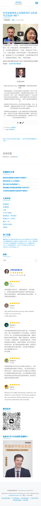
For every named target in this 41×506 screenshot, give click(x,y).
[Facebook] (18, 123)
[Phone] (23, 123)
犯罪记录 (22, 243)
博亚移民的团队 (17, 500)
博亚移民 (18, 2)
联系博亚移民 (25, 498)
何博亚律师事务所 (16, 270)
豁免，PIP (6, 221)
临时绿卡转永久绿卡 (17, 239)
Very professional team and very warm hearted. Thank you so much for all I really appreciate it (19, 313)
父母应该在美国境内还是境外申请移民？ (16, 191)
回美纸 (25, 245)
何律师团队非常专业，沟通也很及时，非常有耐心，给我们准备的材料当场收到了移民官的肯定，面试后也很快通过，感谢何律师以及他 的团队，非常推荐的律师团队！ (20, 293)
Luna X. (12, 305)
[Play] (20, 34)
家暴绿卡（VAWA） (9, 218)
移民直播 (25, 500)
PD (21, 245)
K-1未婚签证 (30, 243)
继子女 (31, 245)
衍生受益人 (14, 247)
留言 (13, 20)
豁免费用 (14, 243)
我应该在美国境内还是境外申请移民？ (15, 178)
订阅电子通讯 (34, 498)
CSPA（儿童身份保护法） (11, 245)
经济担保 (28, 239)
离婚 (16, 241)
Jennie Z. (13, 325)
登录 (16, 157)
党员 (7, 243)
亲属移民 (13, 127)
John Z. (12, 387)
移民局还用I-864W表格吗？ (12, 181)
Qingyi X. (13, 360)
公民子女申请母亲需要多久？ (30, 139)
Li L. (11, 284)
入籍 (4, 210)
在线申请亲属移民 (15, 64)
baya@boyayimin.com (15, 495)
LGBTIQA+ (6, 247)
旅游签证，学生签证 (10, 216)
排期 (22, 241)
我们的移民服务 (6, 498)
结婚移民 (6, 204)
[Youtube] (20, 123)
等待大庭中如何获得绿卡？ (11, 184)
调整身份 (12, 129)
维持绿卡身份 (7, 224)
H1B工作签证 (7, 213)
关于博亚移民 (15, 498)
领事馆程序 (9, 241)
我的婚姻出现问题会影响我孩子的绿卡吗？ (16, 187)
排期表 (5, 227)
